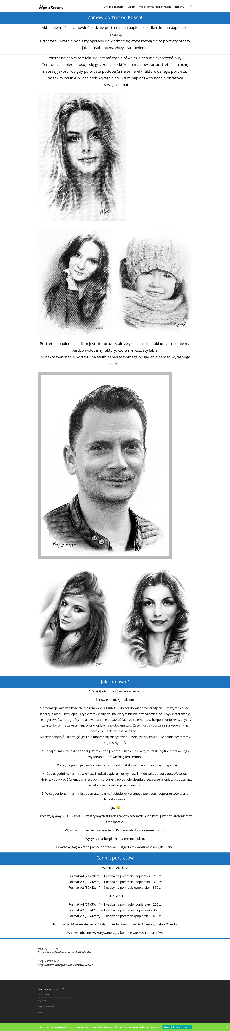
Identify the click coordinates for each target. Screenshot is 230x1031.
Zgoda (166, 1027)
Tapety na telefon (45, 994)
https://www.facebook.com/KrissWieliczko (64, 952)
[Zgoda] (226, 1027)
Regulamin (42, 1000)
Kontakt (41, 1013)
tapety (179, 7)
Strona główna (114, 7)
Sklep (131, 7)
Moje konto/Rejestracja (155, 7)
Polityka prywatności (46, 1006)
